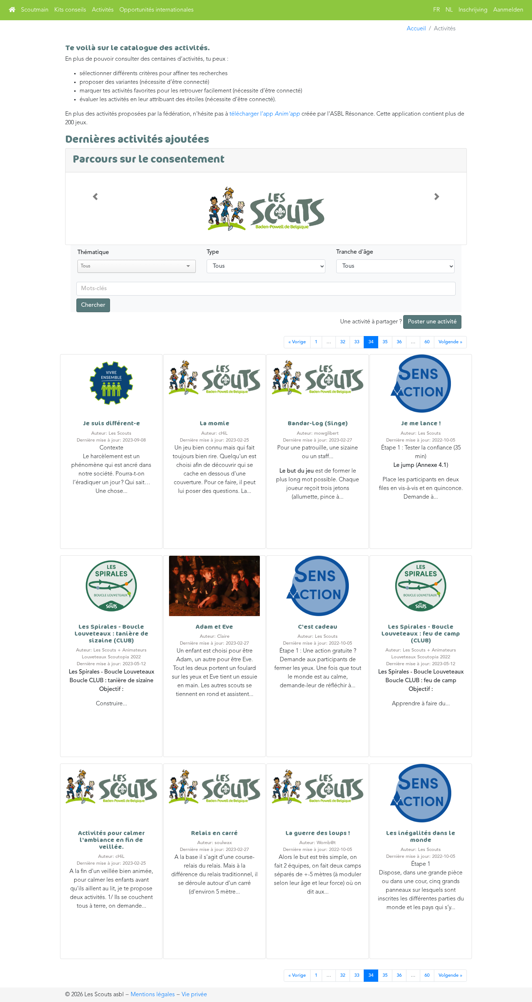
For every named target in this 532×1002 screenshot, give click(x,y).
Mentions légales (153, 995)
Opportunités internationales (156, 10)
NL (449, 10)
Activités (103, 10)
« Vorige (297, 342)
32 (342, 342)
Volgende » (450, 342)
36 (399, 342)
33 (356, 342)
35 (385, 342)
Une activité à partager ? (398, 322)
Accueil (416, 29)
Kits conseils (70, 10)
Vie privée (194, 995)
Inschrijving (473, 10)
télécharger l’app (264, 114)
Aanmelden (508, 10)
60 (427, 342)
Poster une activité (432, 322)
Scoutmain (34, 10)
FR (436, 10)
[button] (95, 196)
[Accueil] (12, 10)
